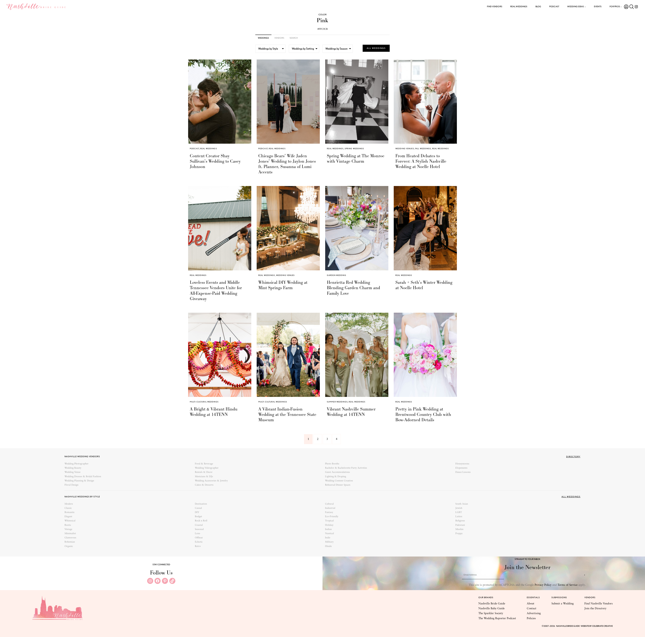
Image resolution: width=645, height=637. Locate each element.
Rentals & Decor (203, 472)
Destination (201, 504)
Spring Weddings (354, 148)
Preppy (459, 533)
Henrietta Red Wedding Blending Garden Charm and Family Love (353, 288)
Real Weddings (208, 148)
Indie (327, 538)
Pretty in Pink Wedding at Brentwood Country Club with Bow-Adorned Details (423, 414)
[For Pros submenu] (621, 6)
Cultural (329, 504)
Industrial (330, 508)
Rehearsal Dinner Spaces (337, 485)
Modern (68, 504)
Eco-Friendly (331, 516)
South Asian (461, 504)
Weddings (263, 38)
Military (329, 542)
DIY (197, 512)
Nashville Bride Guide (491, 603)
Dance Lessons (463, 472)
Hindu (328, 546)
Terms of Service (567, 585)
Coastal (199, 525)
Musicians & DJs (204, 476)
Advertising (534, 613)
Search (294, 38)
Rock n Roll (201, 521)
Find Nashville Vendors (598, 603)
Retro (198, 546)
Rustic (67, 525)
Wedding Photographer (76, 464)
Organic (68, 546)
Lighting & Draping (335, 476)
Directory (573, 456)
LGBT (458, 512)
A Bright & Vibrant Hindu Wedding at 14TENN (213, 411)
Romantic (69, 512)
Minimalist (70, 533)
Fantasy (329, 512)
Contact (531, 608)
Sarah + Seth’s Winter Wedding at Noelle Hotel (423, 285)
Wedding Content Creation (339, 481)
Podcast (194, 148)
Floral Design (71, 485)
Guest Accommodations (337, 472)
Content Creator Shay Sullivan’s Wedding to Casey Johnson (215, 161)
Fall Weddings (423, 148)
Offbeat (199, 538)
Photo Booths (332, 464)
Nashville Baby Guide (491, 608)
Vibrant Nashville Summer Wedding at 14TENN (351, 411)
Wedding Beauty (72, 468)
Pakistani (460, 525)
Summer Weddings (337, 402)
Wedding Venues (404, 148)
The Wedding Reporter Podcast (497, 618)
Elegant (68, 516)
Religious (460, 521)
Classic (68, 508)
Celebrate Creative (602, 626)
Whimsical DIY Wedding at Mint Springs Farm (282, 285)
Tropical (329, 521)
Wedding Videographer (207, 468)
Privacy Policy (543, 585)
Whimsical (69, 521)
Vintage (68, 529)
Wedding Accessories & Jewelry (211, 481)
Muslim (459, 529)
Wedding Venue (72, 472)
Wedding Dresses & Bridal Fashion (82, 476)
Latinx (458, 516)
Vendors (279, 38)
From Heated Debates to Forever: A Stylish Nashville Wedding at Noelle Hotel (420, 161)
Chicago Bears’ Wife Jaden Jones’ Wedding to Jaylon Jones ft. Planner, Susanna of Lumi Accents (287, 164)
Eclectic (199, 542)
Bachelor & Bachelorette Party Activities (346, 468)
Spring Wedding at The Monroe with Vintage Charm (355, 158)
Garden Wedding (336, 275)
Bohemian (69, 542)
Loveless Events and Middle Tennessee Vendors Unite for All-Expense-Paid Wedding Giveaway (216, 290)
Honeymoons (462, 464)
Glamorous (70, 538)
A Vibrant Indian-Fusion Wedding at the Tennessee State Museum (287, 414)
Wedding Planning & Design (79, 481)
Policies (531, 618)
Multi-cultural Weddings (204, 402)
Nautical (329, 533)
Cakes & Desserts (204, 485)
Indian (328, 529)
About (530, 603)
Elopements (461, 468)
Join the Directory (595, 608)
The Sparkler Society (490, 613)
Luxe (197, 533)
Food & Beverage (204, 464)
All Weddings (376, 48)
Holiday (329, 525)
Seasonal (199, 529)
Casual (198, 508)
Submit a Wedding (562, 603)
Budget (198, 516)
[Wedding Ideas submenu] (585, 6)
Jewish (458, 508)
